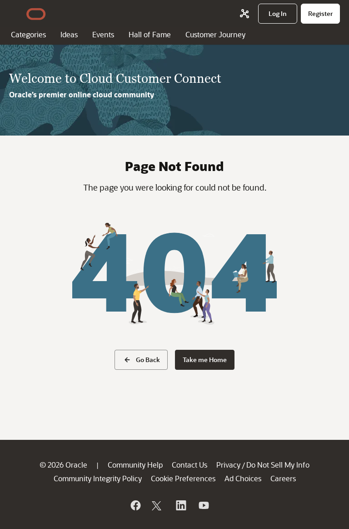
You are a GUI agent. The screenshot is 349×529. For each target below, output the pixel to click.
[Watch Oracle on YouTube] (203, 505)
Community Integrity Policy (98, 478)
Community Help (135, 464)
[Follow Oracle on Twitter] (158, 505)
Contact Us (189, 464)
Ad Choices (242, 478)
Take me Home (205, 359)
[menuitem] (277, 14)
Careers (283, 478)
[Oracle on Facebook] (135, 505)
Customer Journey (215, 34)
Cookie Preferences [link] (183, 478)
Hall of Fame (150, 34)
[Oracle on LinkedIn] (180, 505)
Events (103, 34)
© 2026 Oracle (63, 464)
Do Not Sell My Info (277, 464)
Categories (28, 34)
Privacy (228, 464)
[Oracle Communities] (244, 13)
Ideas (69, 34)
